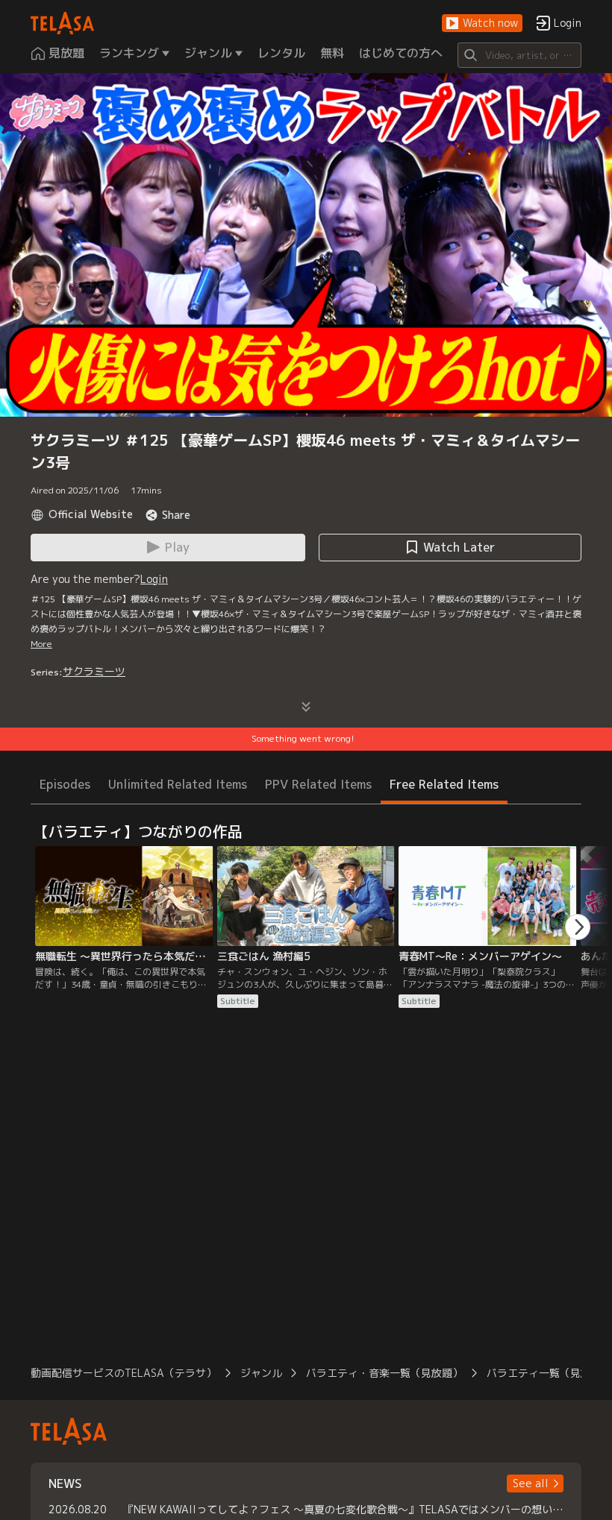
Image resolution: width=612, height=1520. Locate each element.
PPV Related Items (318, 784)
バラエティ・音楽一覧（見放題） (384, 1373)
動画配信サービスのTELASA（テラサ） (123, 1373)
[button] (482, 23)
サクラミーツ (94, 671)
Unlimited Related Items (177, 784)
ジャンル (261, 1373)
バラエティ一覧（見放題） (549, 1373)
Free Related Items (444, 784)
